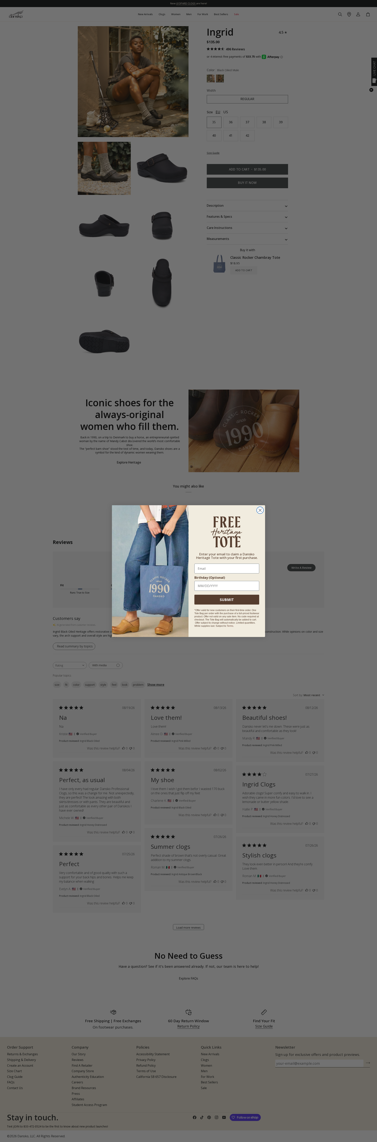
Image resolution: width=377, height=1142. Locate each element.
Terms (230, 626)
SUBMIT (227, 599)
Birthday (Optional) (209, 577)
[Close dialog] (260, 510)
